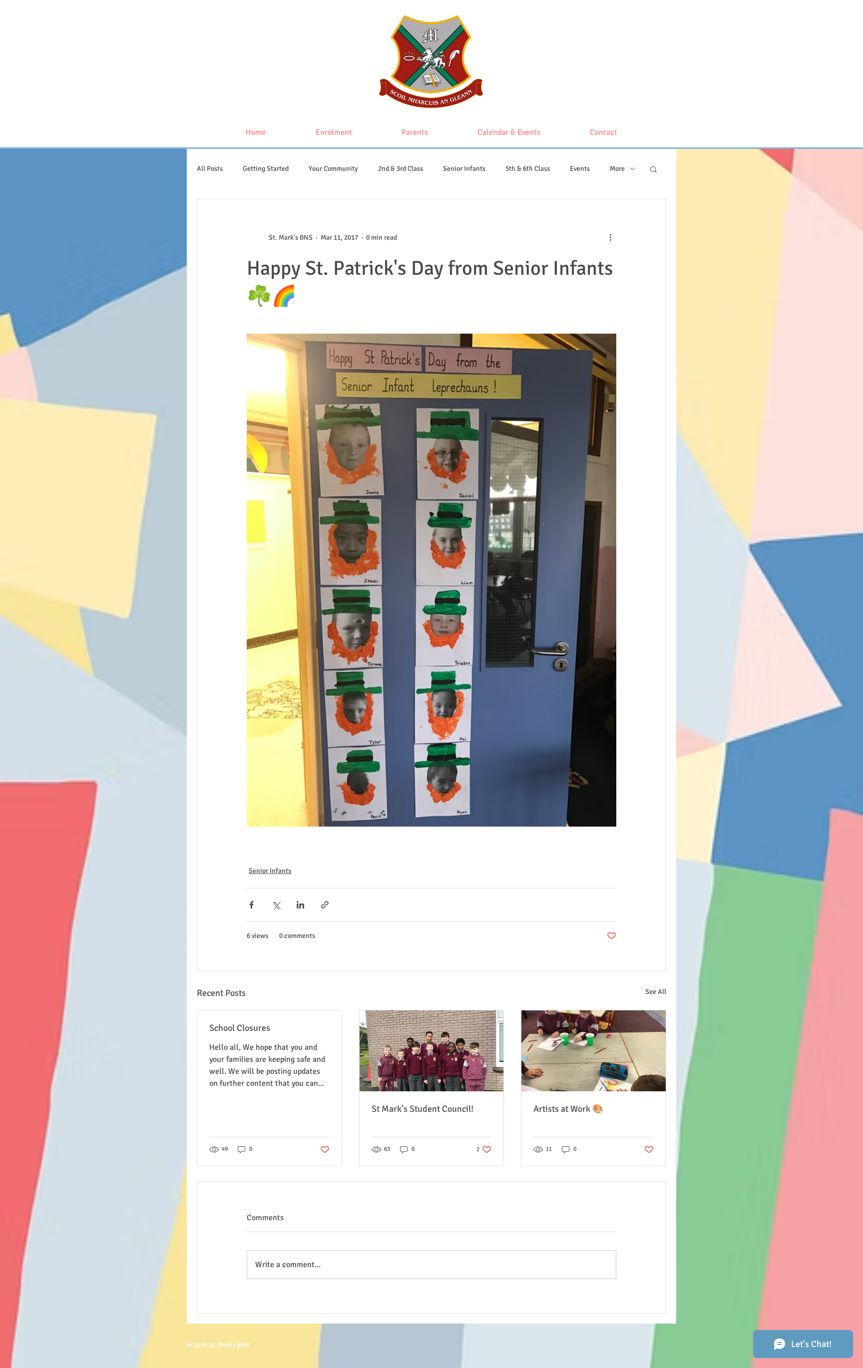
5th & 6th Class (527, 168)
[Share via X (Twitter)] (276, 905)
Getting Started (266, 168)
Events (580, 168)
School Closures (239, 1027)
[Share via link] (325, 905)
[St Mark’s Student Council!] (432, 1050)
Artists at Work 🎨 (568, 1108)
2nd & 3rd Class (400, 168)
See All (655, 991)
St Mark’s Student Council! (422, 1108)
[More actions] (610, 237)
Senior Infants (464, 168)
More (617, 168)
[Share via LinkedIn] (300, 905)
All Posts (210, 168)
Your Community (333, 168)
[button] (653, 169)
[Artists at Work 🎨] (593, 1050)
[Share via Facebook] (251, 905)
